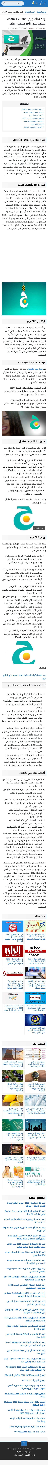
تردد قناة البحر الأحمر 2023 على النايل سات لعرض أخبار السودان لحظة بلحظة (26, 1237)
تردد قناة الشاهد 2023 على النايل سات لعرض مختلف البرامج (25, 1253)
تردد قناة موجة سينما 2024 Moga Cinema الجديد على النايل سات (26, 1261)
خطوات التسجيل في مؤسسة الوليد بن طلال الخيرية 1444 (26, 1327)
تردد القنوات (30, 1455)
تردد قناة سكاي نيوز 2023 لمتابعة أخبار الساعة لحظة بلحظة (24, 1220)
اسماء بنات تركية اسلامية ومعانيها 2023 (27, 1426)
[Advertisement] (24, 256)
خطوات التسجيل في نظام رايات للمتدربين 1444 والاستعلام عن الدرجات (24, 1319)
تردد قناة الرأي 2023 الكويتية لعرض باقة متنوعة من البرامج (24, 1229)
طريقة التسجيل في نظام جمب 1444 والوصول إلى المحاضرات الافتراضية (25, 1311)
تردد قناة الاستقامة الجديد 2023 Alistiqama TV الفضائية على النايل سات (25, 1368)
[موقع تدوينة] (39, 3)
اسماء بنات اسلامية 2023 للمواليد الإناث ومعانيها (27, 1419)
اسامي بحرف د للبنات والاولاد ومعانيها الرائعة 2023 (25, 1395)
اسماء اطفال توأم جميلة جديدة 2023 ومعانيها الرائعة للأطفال (24, 1403)
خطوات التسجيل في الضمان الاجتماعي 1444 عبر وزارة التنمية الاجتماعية (24, 1278)
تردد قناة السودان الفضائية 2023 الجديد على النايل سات (25, 1335)
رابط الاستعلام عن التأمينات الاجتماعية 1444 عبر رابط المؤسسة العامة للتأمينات (24, 1294)
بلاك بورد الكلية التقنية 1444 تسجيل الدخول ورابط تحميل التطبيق (26, 1302)
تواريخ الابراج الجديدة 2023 (33, 1380)
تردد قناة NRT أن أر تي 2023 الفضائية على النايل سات (26, 1352)
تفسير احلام (18, 1455)
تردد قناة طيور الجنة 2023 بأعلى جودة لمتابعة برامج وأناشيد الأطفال (25, 1212)
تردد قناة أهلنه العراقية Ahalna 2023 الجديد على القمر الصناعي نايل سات (25, 1343)
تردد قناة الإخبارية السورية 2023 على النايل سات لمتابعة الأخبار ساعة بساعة (26, 1245)
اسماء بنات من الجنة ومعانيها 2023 (29, 1432)
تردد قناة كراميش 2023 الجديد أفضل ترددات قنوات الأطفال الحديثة (26, 1204)
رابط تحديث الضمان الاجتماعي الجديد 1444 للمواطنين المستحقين (26, 1286)
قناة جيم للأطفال (35, 369)
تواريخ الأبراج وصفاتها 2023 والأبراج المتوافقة (25, 1375)
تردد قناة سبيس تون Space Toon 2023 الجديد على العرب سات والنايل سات (24, 1360)
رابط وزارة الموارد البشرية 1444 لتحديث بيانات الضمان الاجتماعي (25, 1270)
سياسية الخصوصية (24, 1451)
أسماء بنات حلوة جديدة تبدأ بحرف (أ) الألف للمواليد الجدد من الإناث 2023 (26, 1411)
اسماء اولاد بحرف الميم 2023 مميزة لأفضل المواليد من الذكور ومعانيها (26, 1387)
